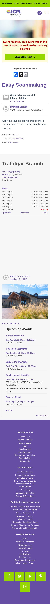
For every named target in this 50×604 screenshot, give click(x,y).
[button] (46, 13)
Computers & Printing (25, 493)
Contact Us (25, 461)
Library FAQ (25, 490)
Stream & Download (25, 513)
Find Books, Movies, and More (25, 502)
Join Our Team (25, 452)
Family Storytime (15, 335)
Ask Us (37, 3)
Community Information (25, 560)
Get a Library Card (25, 478)
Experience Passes (25, 516)
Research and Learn (25, 534)
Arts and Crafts (18, 138)
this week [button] (25, 212)
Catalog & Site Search (39, 13)
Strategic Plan (25, 458)
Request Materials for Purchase (25, 525)
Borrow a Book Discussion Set (25, 528)
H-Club (9, 410)
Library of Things (25, 519)
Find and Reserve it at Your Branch (25, 507)
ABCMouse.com (25, 545)
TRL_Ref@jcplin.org (11, 172)
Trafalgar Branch (18, 106)
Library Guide (26, 3)
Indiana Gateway (25, 440)
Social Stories (25, 487)
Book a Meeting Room (25, 475)
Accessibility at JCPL (25, 484)
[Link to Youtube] (30, 576)
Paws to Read (13, 397)
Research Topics (25, 548)
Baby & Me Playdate (17, 362)
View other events (25, 56)
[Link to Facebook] (9, 576)
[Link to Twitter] (19, 576)
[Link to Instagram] (25, 587)
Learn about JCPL (25, 432)
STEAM (10, 142)
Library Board (25, 443)
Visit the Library (25, 467)
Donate (16, 3)
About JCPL (25, 437)
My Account (7, 3)
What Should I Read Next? (25, 510)
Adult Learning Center (25, 563)
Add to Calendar (17, 101)
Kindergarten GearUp (17, 375)
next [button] (44, 212)
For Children (25, 554)
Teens (15, 135)
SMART (45, 3)
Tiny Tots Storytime (16, 348)
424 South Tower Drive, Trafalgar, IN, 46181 (20, 277)
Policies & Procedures (25, 496)
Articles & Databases (25, 542)
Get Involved (25, 449)
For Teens (25, 551)
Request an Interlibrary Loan (25, 522)
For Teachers (25, 557)
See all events (42, 415)
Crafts (16, 142)
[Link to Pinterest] (41, 576)
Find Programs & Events (25, 481)
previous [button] (7, 212)
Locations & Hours (25, 472)
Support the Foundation (25, 455)
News (25, 446)
